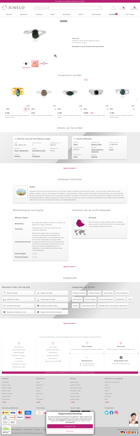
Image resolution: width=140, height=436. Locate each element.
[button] (113, 8)
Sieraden (9, 14)
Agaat (106, 385)
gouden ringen (6, 391)
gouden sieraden (7, 394)
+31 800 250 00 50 (88, 364)
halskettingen (6, 396)
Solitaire (17, 156)
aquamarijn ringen (76, 388)
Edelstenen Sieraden (79, 293)
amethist (39, 388)
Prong (111, 149)
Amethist (107, 388)
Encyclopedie (96, 14)
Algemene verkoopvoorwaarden (11, 429)
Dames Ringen (77, 299)
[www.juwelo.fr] (125, 432)
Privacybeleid (28, 429)
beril (37, 396)
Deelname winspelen (18, 356)
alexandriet (39, 385)
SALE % (81, 14)
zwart (75, 157)
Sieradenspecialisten (52, 350)
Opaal (75, 144)
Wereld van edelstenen (52, 361)
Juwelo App (19, 361)
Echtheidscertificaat (19, 350)
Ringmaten (19, 358)
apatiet (38, 391)
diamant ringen (6, 388)
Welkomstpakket (19, 353)
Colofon (45, 429)
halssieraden (6, 399)
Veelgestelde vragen (19, 367)
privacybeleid (69, 422)
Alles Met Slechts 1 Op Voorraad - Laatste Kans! (113, 306)
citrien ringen (74, 394)
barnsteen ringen (75, 391)
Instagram (116, 413)
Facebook (111, 413)
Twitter (107, 413)
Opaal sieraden (108, 293)
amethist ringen (75, 385)
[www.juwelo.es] (129, 432)
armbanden (5, 382)
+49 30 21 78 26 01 (88, 365)
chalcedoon (39, 399)
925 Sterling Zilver (39, 151)
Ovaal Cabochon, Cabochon (97, 150)
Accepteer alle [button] (70, 426)
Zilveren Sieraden (90, 299)
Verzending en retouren (19, 364)
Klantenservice (19, 347)
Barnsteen (108, 396)
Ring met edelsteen (122, 293)
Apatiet (107, 391)
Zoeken (100, 8)
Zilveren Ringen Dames (106, 299)
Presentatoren (53, 353)
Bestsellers (67, 14)
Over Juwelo (130, 14)
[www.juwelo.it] (136, 432)
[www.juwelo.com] (132, 432)
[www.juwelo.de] (122, 432)
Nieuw (53, 14)
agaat (38, 382)
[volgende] (136, 99)
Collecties (39, 14)
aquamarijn (39, 394)
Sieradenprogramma (53, 356)
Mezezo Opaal (96, 144)
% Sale (130, 299)
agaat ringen (74, 382)
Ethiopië (94, 157)
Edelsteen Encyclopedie (112, 382)
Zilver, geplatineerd (21, 151)
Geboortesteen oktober (88, 306)
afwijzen (62, 419)
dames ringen (6, 385)
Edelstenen (24, 14)
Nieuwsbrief (53, 358)
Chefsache (36, 156)
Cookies (37, 429)
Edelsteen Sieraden (94, 293)
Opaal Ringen (120, 299)
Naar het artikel (69, 168)
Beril (106, 399)
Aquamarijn (108, 394)
